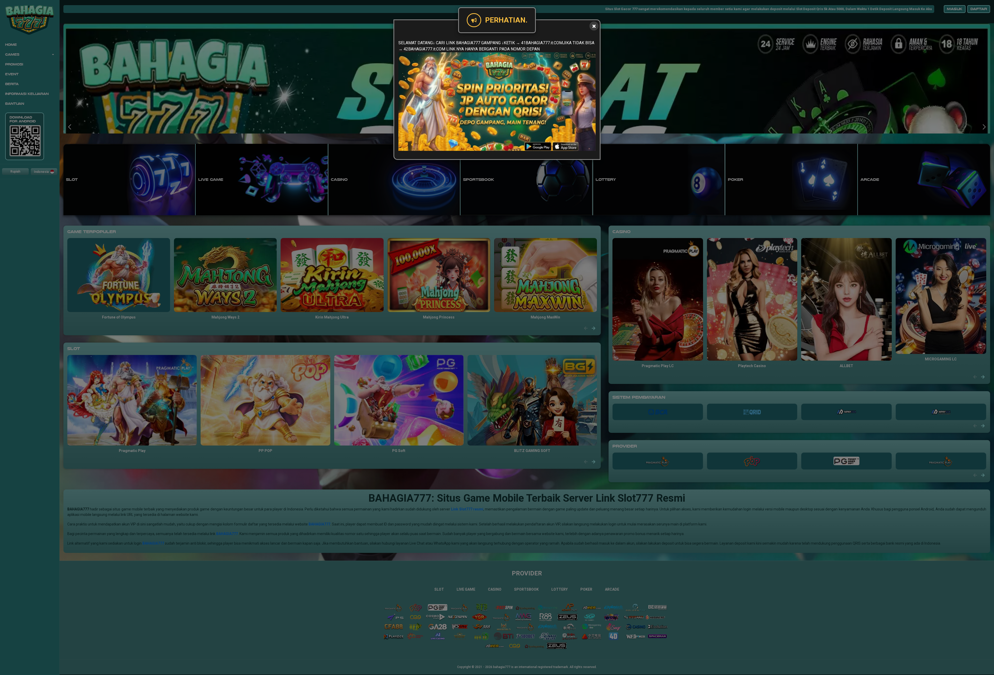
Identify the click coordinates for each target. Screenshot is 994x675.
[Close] (593, 26)
